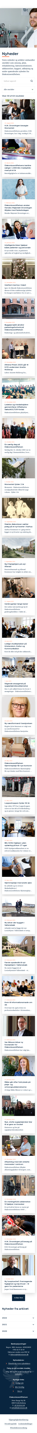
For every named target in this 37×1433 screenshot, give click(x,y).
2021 (4, 1324)
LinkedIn (18, 1374)
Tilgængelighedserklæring (18, 1420)
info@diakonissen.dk (19, 1408)
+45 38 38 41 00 (19, 1405)
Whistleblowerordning (18, 1428)
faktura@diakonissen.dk (19, 1354)
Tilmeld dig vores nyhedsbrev (19, 1363)
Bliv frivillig (19, 1387)
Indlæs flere (18, 1298)
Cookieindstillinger (25, 1424)
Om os (19, 1391)
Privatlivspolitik (11, 1424)
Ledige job (19, 1383)
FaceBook (25, 1372)
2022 (4, 1318)
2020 (4, 1331)
